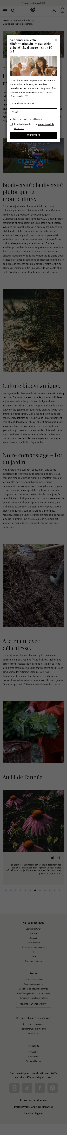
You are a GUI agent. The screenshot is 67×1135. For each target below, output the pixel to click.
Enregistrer (33, 135)
